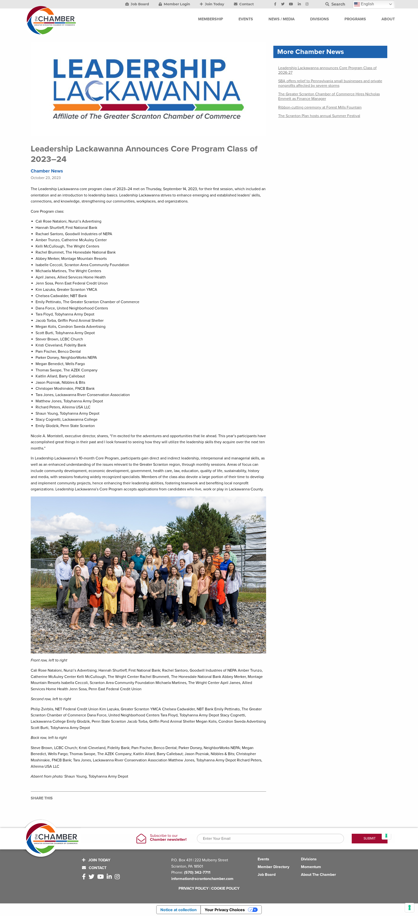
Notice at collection (178, 909)
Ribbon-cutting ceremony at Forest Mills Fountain (320, 107)
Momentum (311, 867)
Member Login (176, 4)
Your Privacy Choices (225, 909)
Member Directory (273, 867)
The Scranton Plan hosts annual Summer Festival (319, 115)
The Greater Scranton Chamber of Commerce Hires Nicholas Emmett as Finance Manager (329, 96)
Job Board (139, 4)
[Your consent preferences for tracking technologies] (409, 907)
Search (337, 4)
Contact (246, 4)
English (367, 4)
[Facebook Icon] (275, 4)
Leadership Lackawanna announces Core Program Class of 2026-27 (327, 70)
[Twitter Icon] (282, 4)
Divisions (309, 859)
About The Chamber (318, 875)
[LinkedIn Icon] (299, 4)
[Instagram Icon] (307, 4)
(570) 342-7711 (197, 872)
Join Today (214, 4)
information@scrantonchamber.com (202, 878)
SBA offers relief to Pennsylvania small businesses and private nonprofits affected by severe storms (330, 83)
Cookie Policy (225, 888)
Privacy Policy (194, 888)
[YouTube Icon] (291, 4)
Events (263, 859)
